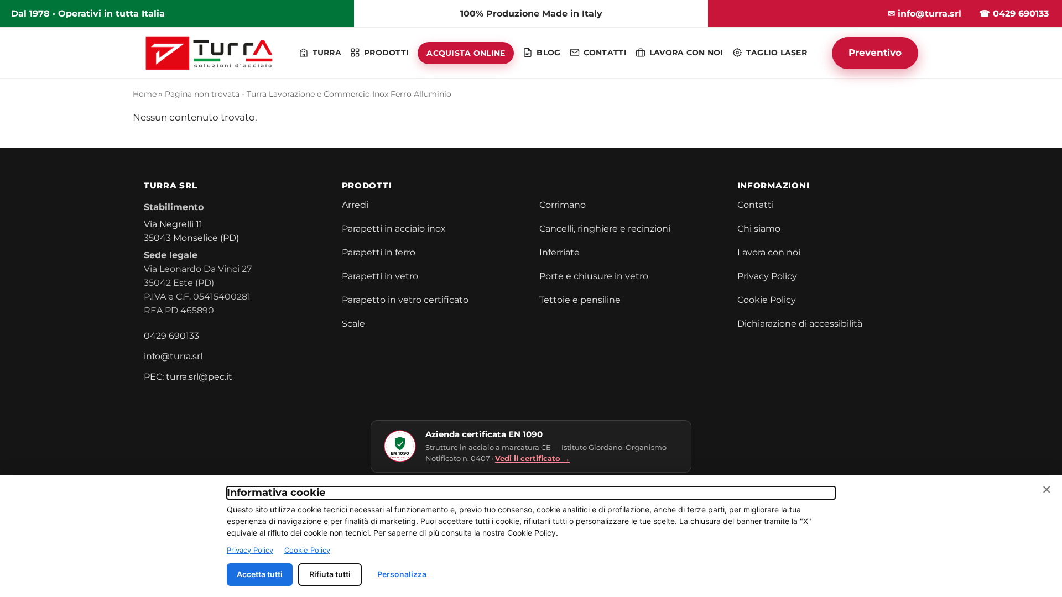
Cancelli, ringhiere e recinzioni (604, 228)
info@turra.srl (173, 356)
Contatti (755, 205)
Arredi (355, 205)
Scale (353, 323)
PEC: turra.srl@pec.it (188, 376)
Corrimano (562, 205)
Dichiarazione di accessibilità (799, 323)
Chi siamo (758, 228)
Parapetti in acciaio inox (394, 228)
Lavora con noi (768, 252)
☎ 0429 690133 (1014, 13)
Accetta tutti (260, 574)
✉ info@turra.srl (924, 13)
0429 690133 (171, 336)
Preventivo (875, 52)
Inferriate (559, 252)
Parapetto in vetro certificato (405, 300)
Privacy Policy (767, 276)
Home (145, 94)
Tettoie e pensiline (580, 300)
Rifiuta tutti (330, 574)
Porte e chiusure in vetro (593, 276)
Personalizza (401, 574)
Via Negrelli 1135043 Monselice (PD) (191, 231)
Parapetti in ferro (378, 252)
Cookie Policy (766, 300)
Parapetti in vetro (380, 276)
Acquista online (465, 53)
